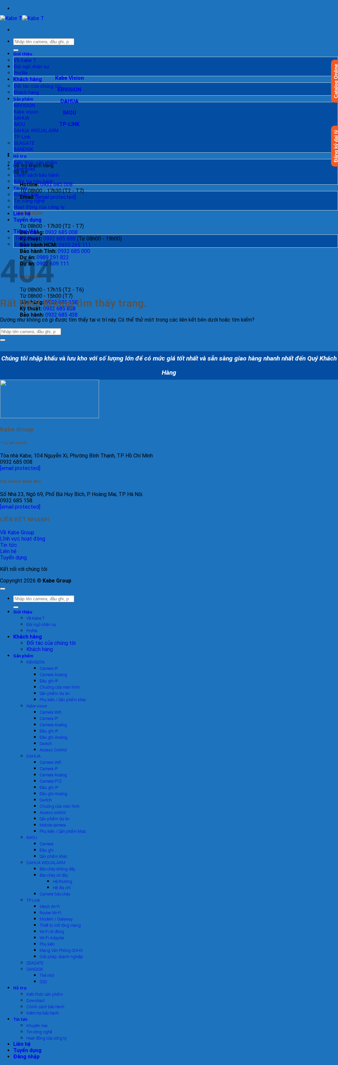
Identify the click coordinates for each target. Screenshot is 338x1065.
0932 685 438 (61, 315)
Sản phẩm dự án (55, 693)
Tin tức (20, 188)
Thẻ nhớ (47, 975)
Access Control (53, 749)
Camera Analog (53, 674)
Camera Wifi (50, 712)
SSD (43, 981)
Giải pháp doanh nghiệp (61, 956)
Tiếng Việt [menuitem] (26, 238)
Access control (53, 812)
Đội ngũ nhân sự (31, 67)
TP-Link (22, 137)
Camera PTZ (51, 781)
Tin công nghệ (29, 201)
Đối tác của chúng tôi (37, 86)
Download (24, 169)
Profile (21, 73)
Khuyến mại (26, 195)
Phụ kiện (47, 944)
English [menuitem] (22, 244)
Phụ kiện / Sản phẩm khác (63, 699)
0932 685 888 (59, 238)
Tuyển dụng (27, 220)
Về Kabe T (25, 60)
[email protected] (20, 468)
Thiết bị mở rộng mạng (60, 925)
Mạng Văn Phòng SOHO (61, 950)
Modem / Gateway (56, 919)
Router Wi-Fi (50, 912)
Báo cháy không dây (57, 868)
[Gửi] (15, 50)
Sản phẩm (23, 99)
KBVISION (24, 106)
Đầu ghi (47, 850)
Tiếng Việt (26, 231)
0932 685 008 (56, 184)
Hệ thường (62, 881)
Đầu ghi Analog (53, 737)
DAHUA (21, 118)
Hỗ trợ (19, 156)
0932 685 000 (74, 251)
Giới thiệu (22, 53)
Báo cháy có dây (54, 875)
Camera (46, 843)
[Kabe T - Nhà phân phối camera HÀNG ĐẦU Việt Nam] (22, 18)
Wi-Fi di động (52, 931)
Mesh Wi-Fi (50, 906)
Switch (46, 743)
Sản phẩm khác (53, 856)
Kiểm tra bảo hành (33, 181)
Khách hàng (27, 79)
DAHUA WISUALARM (36, 131)
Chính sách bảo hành (36, 175)
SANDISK (23, 149)
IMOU (19, 124)
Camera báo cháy (55, 894)
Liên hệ (22, 213)
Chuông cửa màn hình (60, 687)
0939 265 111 (74, 245)
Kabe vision (26, 112)
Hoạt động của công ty (39, 207)
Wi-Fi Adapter (52, 937)
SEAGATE (24, 143)
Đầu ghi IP (49, 680)
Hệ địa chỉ (62, 887)
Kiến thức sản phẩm (35, 163)
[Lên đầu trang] (2, 589)
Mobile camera (53, 825)
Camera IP (49, 668)
